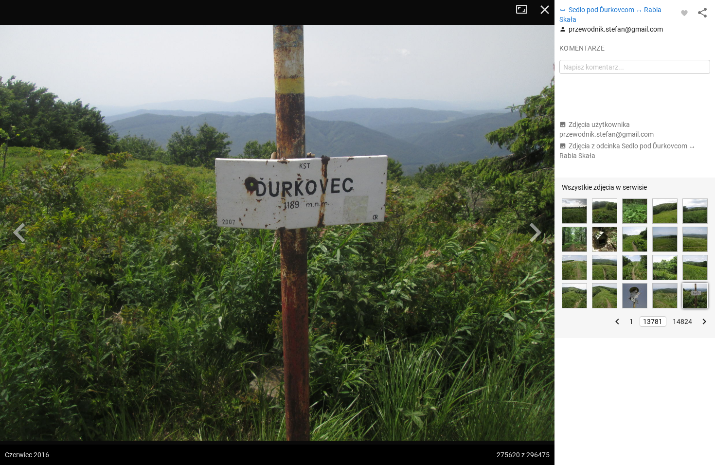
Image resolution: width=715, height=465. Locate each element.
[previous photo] (19, 232)
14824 (682, 321)
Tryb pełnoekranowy (525, 9)
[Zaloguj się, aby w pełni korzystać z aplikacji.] (684, 13)
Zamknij (544, 9)
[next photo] (535, 232)
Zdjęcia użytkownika (606, 129)
